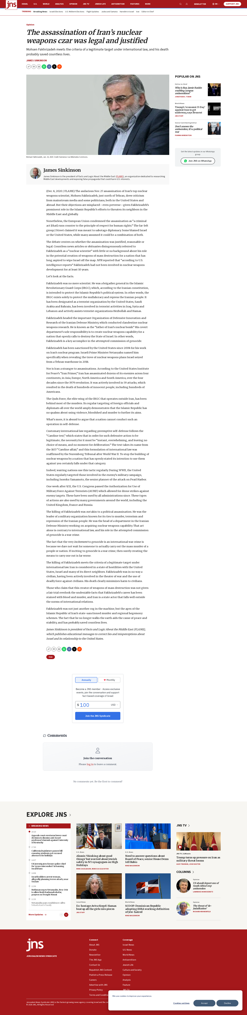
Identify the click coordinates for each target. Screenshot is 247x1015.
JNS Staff (179, 116)
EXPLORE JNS (47, 814)
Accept (204, 1003)
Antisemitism (118, 4)
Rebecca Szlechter (100, 869)
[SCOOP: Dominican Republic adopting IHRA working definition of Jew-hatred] (148, 886)
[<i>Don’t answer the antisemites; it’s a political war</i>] (214, 128)
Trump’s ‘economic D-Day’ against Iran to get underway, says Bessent (190, 110)
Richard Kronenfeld (202, 911)
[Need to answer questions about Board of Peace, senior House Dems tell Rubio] (148, 836)
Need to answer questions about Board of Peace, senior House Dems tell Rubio (147, 859)
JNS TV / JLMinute (183, 854)
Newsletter (200, 4)
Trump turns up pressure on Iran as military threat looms (198, 859)
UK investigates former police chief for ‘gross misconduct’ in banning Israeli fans (48, 866)
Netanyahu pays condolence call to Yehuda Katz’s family (48, 904)
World (46, 4)
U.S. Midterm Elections (74, 12)
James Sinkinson (36, 60)
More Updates (36, 914)
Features (134, 4)
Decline (227, 1003)
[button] (39, 66)
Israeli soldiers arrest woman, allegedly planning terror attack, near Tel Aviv (49, 879)
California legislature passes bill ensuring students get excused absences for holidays (46, 853)
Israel (25, 4)
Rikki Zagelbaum (83, 869)
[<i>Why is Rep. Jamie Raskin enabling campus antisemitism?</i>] (214, 89)
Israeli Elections (56, 12)
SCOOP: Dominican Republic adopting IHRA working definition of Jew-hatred (147, 909)
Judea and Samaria (109, 12)
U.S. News (80, 852)
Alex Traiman (182, 864)
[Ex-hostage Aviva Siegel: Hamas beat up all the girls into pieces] (99, 886)
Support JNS (232, 4)
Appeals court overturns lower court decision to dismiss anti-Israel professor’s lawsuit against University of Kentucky (49, 839)
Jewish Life (100, 4)
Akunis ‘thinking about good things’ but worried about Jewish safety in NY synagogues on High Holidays (97, 860)
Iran (137, 12)
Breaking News (40, 825)
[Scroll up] (61, 915)
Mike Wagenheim (132, 866)
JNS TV (86, 4)
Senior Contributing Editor (186, 123)
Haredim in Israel (127, 12)
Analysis (59, 4)
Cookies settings (181, 1003)
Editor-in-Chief (148, 12)
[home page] (11, 5)
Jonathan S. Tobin (183, 97)
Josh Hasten (194, 864)
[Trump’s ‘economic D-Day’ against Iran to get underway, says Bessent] (214, 109)
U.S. (35, 4)
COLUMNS (183, 871)
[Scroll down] (66, 915)
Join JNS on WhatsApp (200, 161)
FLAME (119, 176)
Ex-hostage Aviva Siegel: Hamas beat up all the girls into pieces (96, 907)
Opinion (73, 4)
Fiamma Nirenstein (183, 135)
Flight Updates (93, 12)
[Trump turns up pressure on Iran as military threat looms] (198, 841)
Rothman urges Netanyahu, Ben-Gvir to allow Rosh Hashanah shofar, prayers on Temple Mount (49, 892)
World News (179, 103)
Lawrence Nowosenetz (203, 892)
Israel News (81, 902)
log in (90, 764)
